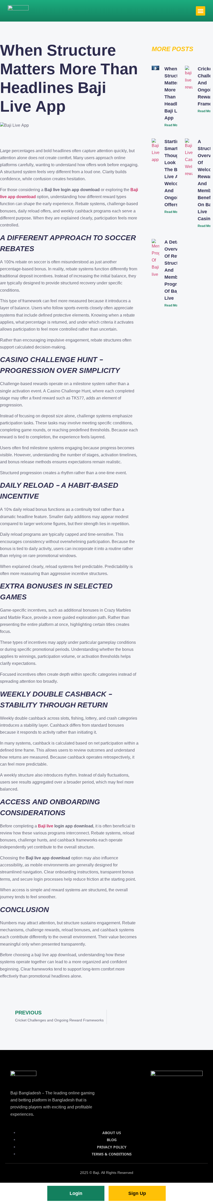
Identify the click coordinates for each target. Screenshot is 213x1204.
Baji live (45, 826)
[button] (200, 11)
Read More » (173, 125)
